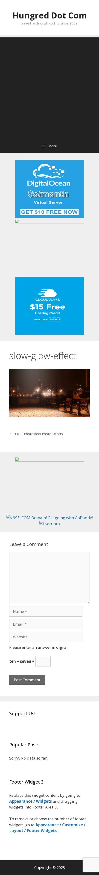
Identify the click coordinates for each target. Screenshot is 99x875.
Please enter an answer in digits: (38, 647)
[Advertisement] (49, 87)
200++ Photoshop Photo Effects (38, 434)
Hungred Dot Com (49, 15)
